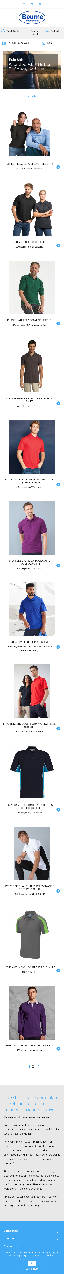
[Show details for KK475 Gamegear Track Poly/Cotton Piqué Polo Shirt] (32, 772)
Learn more (32, 1268)
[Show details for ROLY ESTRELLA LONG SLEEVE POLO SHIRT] (32, 131)
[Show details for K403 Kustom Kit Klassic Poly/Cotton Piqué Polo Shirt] (32, 447)
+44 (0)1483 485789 (18, 43)
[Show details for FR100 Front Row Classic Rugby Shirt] (32, 1013)
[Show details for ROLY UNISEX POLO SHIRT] (32, 209)
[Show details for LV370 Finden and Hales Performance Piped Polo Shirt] (32, 853)
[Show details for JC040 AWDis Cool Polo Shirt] (32, 609)
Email (50, 43)
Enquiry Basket (34, 32)
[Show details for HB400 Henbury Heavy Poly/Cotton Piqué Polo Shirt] (32, 528)
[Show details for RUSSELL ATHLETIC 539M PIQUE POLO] (32, 287)
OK (32, 1263)
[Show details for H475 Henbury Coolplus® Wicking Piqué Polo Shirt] (32, 691)
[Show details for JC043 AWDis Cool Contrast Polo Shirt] (32, 935)
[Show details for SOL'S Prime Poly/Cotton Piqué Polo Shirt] (32, 366)
